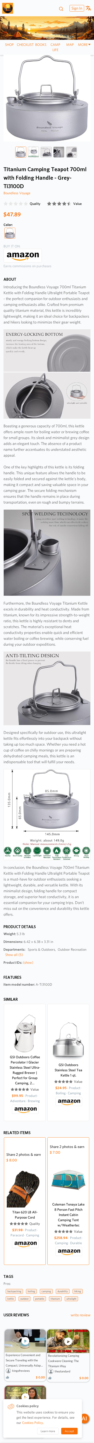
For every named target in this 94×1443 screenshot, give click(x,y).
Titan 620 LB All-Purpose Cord (25, 1215)
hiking (77, 1291)
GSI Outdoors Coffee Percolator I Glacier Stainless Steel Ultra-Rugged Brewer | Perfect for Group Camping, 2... (25, 1070)
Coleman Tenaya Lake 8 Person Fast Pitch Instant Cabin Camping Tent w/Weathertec (68, 1214)
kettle (10, 1298)
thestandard (62, 1371)
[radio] (5, 204)
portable (39, 1298)
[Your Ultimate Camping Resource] (9, 8)
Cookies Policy (32, 1422)
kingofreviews (21, 1371)
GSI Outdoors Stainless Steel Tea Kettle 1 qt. (68, 1070)
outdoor (24, 1298)
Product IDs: (18, 962)
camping (46, 1291)
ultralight (71, 1298)
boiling (31, 1291)
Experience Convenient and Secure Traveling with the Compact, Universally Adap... (24, 1360)
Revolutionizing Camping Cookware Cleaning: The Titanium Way (63, 1361)
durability (62, 1291)
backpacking (14, 1291)
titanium (55, 1298)
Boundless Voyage (16, 193)
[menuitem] (76, 8)
